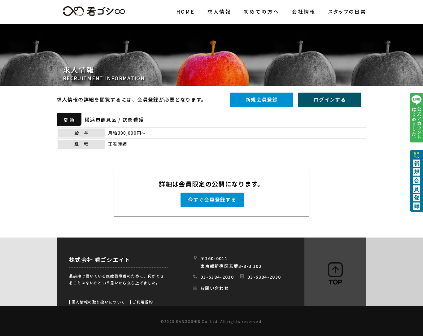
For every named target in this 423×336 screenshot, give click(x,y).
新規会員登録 (262, 99)
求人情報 (219, 11)
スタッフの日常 (347, 11)
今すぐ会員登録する (212, 199)
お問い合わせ (214, 288)
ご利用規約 (142, 301)
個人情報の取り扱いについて (98, 301)
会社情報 (304, 11)
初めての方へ (261, 11)
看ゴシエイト (94, 11)
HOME (185, 11)
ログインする (330, 99)
